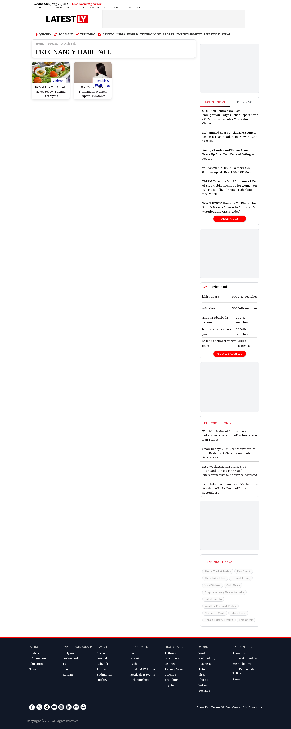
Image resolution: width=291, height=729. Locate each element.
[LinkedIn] (69, 707)
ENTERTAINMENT (189, 34)
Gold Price (233, 585)
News (32, 669)
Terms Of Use (220, 707)
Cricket (102, 653)
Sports (103, 647)
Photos (203, 680)
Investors (255, 707)
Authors (170, 653)
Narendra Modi (215, 613)
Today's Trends (229, 353)
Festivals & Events (142, 674)
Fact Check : (243, 647)
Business (204, 664)
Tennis (101, 669)
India (33, 647)
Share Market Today (218, 571)
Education (36, 664)
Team (236, 678)
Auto (201, 669)
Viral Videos (212, 585)
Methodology (241, 664)
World (202, 653)
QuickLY (170, 674)
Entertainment (77, 647)
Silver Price (238, 613)
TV (65, 664)
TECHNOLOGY (150, 34)
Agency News (174, 669)
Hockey (102, 680)
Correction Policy (244, 658)
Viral (201, 674)
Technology (206, 658)
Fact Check (243, 571)
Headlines (174, 647)
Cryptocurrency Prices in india (224, 592)
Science (170, 664)
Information (37, 658)
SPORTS (168, 34)
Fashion (135, 664)
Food (133, 653)
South (67, 669)
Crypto (108, 34)
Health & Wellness (102, 81)
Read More (229, 218)
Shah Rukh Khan (215, 578)
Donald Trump (241, 578)
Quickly (45, 34)
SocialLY (204, 690)
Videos (58, 81)
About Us (238, 653)
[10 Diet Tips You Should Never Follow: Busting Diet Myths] (51, 72)
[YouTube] (54, 707)
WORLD (132, 34)
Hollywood (70, 658)
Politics (34, 653)
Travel (134, 658)
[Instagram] (61, 707)
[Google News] (76, 707)
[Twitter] (39, 707)
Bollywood (70, 653)
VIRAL (226, 34)
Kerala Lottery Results (219, 619)
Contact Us (239, 707)
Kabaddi (102, 664)
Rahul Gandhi (213, 599)
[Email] (83, 707)
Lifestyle (139, 647)
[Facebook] (32, 707)
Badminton (104, 674)
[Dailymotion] (47, 707)
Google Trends (217, 287)
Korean (68, 674)
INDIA (120, 34)
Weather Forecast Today (220, 606)
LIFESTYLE (212, 34)
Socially (65, 34)
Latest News (215, 102)
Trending (88, 34)
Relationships (139, 680)
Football (102, 658)
